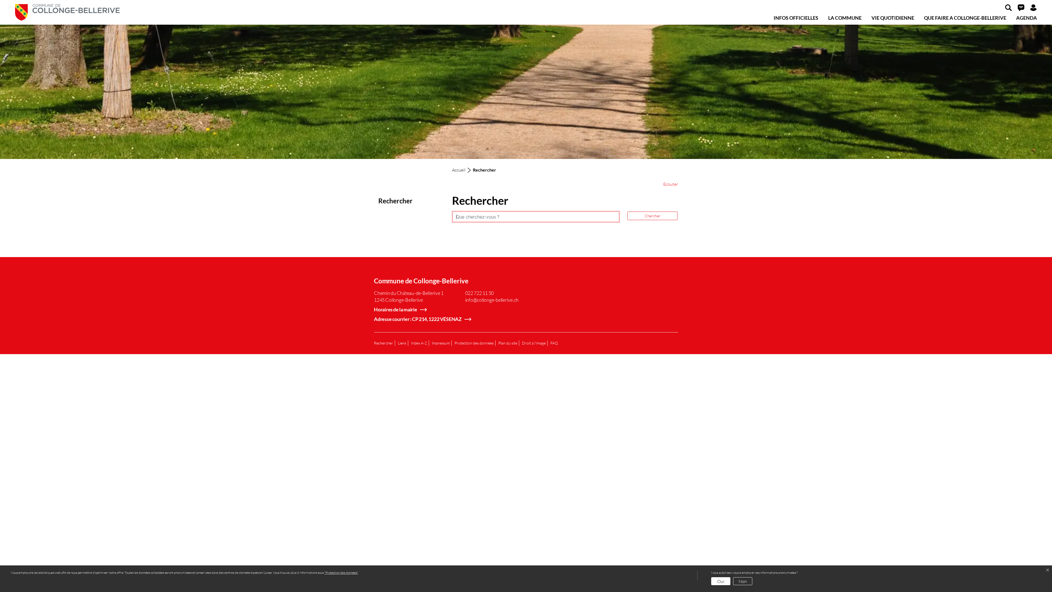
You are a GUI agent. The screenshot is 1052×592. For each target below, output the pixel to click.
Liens (402, 343)
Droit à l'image (534, 343)
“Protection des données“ (341, 573)
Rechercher (383, 343)
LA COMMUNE (845, 18)
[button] (1008, 7)
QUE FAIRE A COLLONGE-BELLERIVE (965, 18)
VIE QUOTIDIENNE (892, 18)
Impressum (441, 343)
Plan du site (507, 343)
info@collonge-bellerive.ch (492, 300)
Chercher (653, 216)
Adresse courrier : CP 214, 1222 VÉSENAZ (418, 319)
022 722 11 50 (479, 293)
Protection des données (474, 343)
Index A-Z (419, 343)
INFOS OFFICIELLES (796, 18)
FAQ (554, 343)
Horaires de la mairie (395, 309)
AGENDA (1026, 18)
